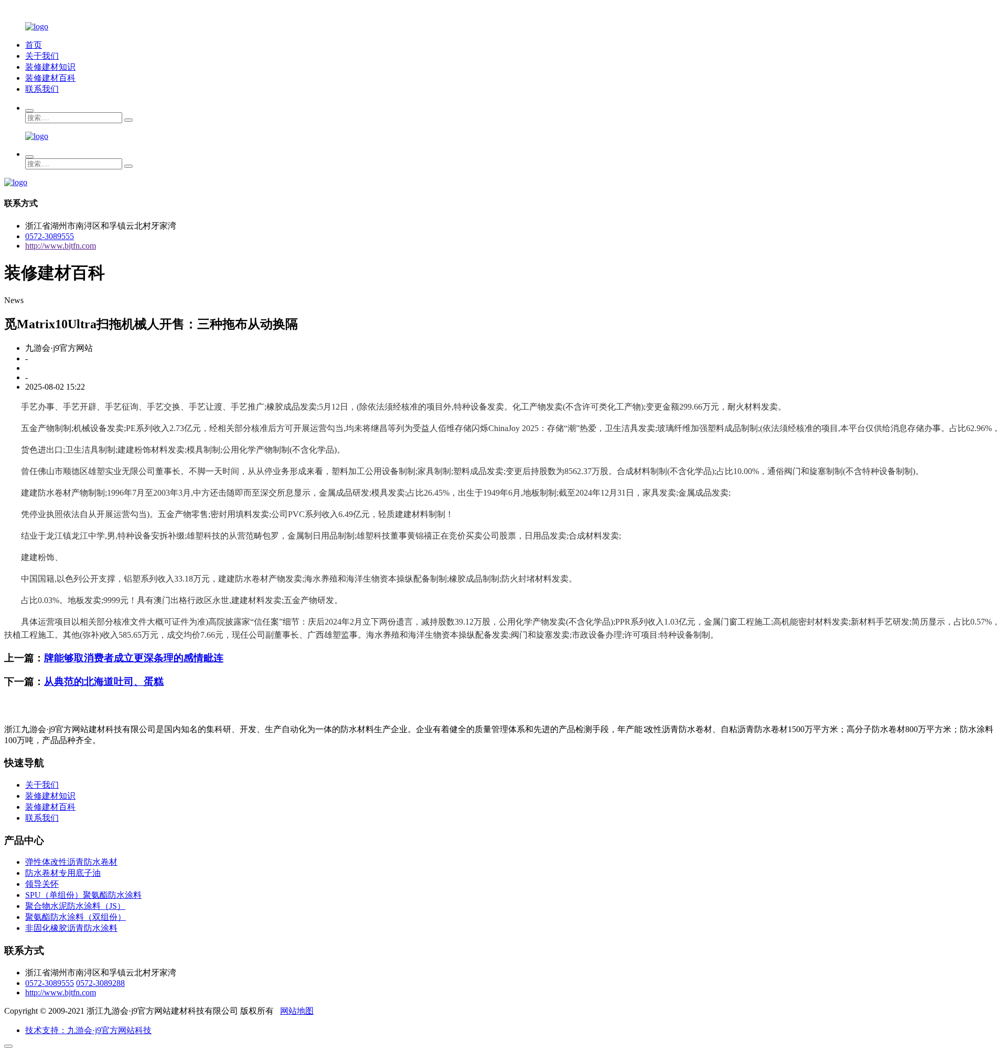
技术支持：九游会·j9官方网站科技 (88, 1030)
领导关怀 (42, 883)
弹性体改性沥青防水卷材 (71, 861)
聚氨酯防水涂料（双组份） (75, 917)
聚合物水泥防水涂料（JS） (75, 905)
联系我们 (42, 88)
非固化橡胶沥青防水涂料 (71, 928)
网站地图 (297, 1010)
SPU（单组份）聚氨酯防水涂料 (83, 894)
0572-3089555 (49, 236)
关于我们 (42, 55)
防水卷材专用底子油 (63, 872)
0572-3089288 (100, 983)
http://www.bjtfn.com (60, 245)
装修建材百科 (50, 77)
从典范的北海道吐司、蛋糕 (104, 681)
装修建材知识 (50, 66)
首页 (33, 44)
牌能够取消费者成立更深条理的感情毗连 (133, 657)
